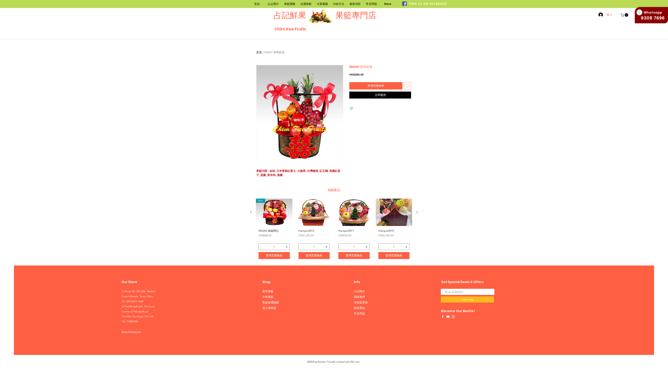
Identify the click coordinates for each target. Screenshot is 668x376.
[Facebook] (404, 3)
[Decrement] (261, 247)
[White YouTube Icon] (448, 317)
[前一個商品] (251, 212)
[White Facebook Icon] (443, 317)
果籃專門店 (355, 15)
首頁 (259, 52)
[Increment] (287, 247)
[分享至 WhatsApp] (351, 108)
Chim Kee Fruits (290, 29)
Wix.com (355, 361)
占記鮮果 (289, 15)
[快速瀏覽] (314, 212)
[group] (334, 230)
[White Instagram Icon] (453, 317)
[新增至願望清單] (407, 85)
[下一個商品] (417, 212)
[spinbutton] (274, 247)
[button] (625, 15)
